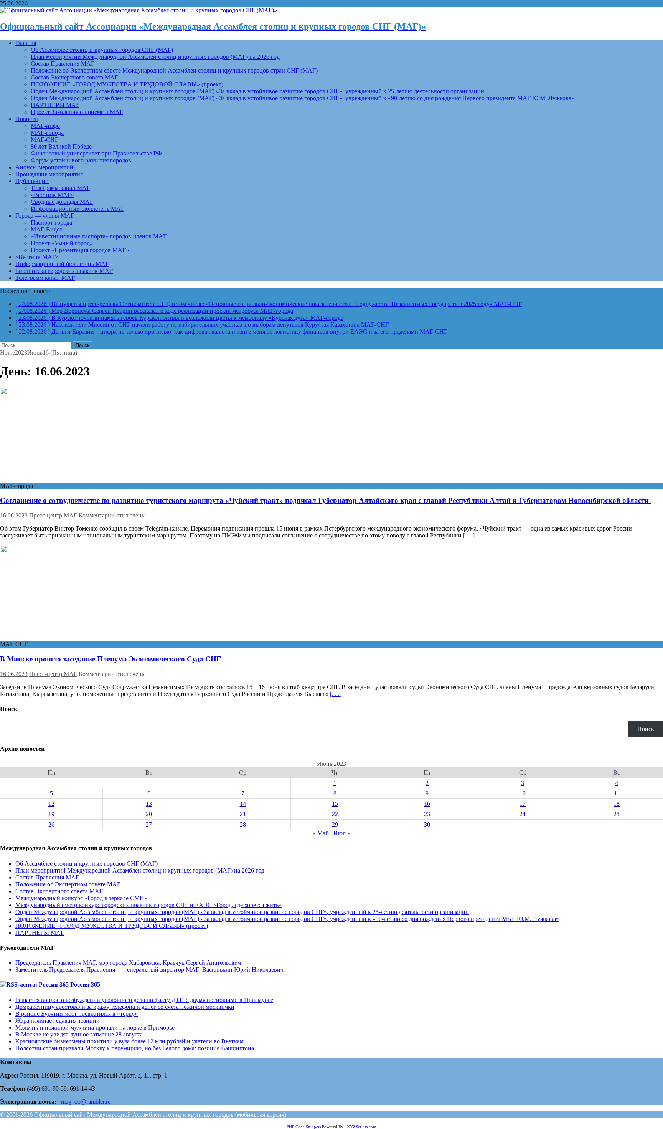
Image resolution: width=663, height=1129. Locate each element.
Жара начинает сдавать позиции (57, 1020)
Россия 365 (85, 984)
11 (617, 793)
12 (51, 803)
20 (149, 814)
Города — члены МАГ (44, 215)
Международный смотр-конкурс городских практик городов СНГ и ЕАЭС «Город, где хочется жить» (148, 905)
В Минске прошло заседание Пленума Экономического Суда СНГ (110, 659)
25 (617, 814)
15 (335, 803)
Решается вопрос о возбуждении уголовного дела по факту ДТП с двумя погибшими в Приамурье (144, 1000)
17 (523, 803)
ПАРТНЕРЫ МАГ (55, 105)
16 (427, 803)
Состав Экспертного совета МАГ (74, 77)
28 (243, 824)
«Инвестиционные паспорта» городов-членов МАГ (99, 236)
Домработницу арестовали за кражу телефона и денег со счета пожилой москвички (124, 1006)
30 (427, 824)
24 (523, 814)
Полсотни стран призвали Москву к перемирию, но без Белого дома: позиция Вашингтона (134, 1048)
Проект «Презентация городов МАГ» (80, 250)
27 (149, 824)
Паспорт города (51, 222)
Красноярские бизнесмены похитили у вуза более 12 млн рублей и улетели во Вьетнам (129, 1041)
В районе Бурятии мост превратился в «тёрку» (76, 1013)
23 (427, 814)
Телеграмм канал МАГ (60, 188)
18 (617, 803)
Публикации (32, 181)
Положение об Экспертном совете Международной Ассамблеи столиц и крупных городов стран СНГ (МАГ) (174, 70)
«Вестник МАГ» (52, 195)
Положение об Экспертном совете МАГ (67, 884)
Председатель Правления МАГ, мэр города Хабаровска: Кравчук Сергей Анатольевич (128, 962)
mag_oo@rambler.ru (86, 1101)
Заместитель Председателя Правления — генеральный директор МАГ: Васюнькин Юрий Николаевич (149, 969)
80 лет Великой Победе (61, 146)
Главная (25, 43)
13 (149, 803)
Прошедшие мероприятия (49, 174)
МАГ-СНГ (44, 139)
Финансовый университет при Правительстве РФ (96, 153)
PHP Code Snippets (304, 1126)
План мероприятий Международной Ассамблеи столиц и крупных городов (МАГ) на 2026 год (155, 56)
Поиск (645, 729)
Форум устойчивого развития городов (81, 160)
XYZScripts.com (361, 1126)
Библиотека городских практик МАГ (64, 271)
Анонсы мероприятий (44, 167)
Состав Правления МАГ (62, 63)
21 (243, 814)
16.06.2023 (14, 515)
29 (335, 824)
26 (51, 824)
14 (243, 803)
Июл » (341, 833)
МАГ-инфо (45, 125)
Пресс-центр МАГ (53, 515)
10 (523, 793)
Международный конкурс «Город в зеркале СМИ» (81, 898)
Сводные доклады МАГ (62, 201)
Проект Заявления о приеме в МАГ (77, 112)
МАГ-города (47, 132)
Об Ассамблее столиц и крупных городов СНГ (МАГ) (102, 49)
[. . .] (469, 535)
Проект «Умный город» (62, 243)
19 (51, 814)
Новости (26, 119)
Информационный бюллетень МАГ (77, 208)
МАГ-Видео (47, 229)
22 (335, 814)
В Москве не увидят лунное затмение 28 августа (79, 1034)
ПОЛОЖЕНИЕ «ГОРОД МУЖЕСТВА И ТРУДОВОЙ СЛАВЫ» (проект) (127, 84)
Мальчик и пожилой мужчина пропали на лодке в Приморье (95, 1027)
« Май (321, 833)
